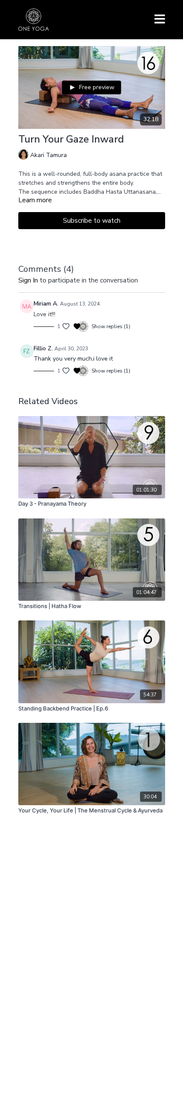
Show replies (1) (111, 326)
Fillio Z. (43, 348)
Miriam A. (46, 304)
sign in (28, 280)
